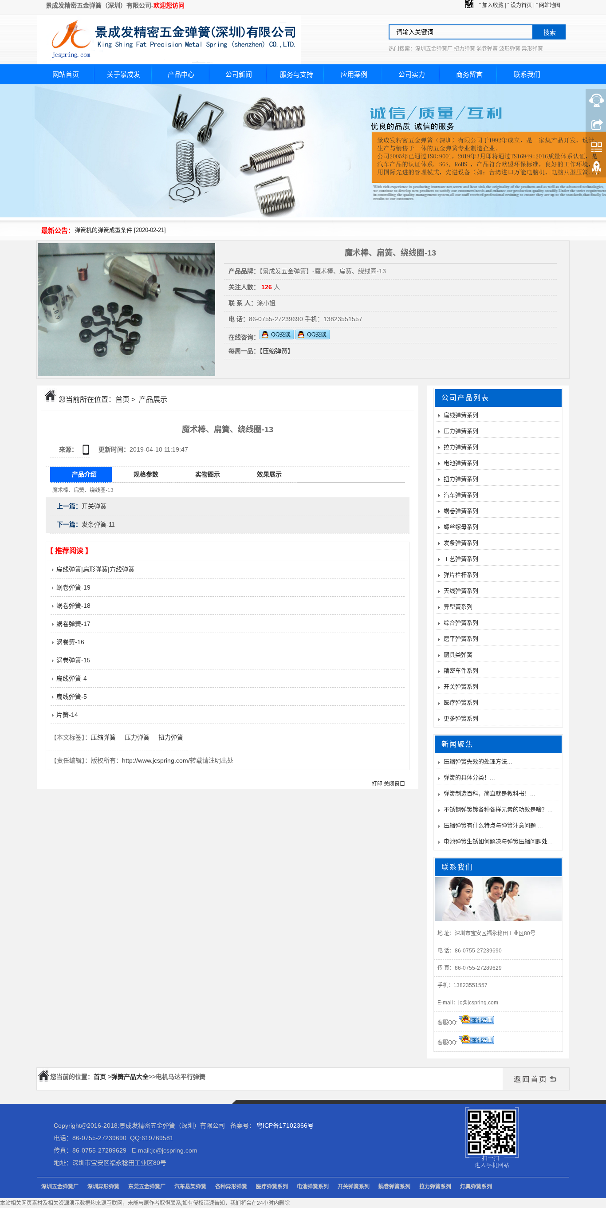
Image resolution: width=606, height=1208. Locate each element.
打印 (377, 784)
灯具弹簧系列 (476, 1187)
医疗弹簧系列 (461, 702)
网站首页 (65, 74)
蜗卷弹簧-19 (73, 587)
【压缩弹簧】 (277, 350)
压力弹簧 (137, 737)
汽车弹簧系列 (461, 495)
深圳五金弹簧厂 (60, 1187)
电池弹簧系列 (461, 463)
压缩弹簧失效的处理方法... (478, 761)
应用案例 (354, 74)
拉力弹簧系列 (461, 447)
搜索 (549, 32)
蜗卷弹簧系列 (461, 511)
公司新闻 (238, 74)
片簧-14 (66, 714)
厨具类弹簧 (458, 654)
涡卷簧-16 (69, 641)
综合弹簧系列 (461, 622)
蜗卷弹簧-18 (73, 605)
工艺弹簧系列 (461, 558)
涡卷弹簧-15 (73, 660)
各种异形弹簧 (231, 1187)
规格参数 (146, 474)
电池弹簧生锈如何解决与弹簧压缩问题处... (498, 841)
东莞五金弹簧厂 (146, 1187)
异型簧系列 (458, 606)
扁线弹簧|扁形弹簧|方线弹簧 (94, 569)
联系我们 (527, 74)
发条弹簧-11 (98, 524)
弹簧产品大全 (130, 1076)
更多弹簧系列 (461, 718)
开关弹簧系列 (461, 686)
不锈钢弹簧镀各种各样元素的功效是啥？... (498, 809)
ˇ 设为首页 (520, 5)
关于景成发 (123, 74)
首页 (122, 399)
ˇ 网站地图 (548, 5)
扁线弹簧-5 (71, 696)
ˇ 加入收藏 (491, 5)
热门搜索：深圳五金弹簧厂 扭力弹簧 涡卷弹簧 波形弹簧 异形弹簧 (466, 49)
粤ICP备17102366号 (285, 1125)
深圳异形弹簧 (103, 1187)
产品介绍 (84, 474)
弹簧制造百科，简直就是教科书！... (489, 793)
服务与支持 (296, 74)
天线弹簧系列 (461, 590)
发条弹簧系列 (461, 542)
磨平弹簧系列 (461, 638)
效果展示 (269, 474)
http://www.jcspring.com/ (156, 760)
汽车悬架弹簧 (190, 1187)
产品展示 (153, 399)
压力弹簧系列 (461, 431)
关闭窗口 (394, 784)
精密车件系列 (461, 670)
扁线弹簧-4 (71, 678)
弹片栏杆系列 (461, 574)
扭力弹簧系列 (461, 479)
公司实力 (411, 74)
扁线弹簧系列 (461, 415)
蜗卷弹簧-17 (73, 623)
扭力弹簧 (170, 737)
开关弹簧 (94, 506)
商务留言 (469, 74)
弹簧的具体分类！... (469, 777)
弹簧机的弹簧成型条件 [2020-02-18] (120, 230)
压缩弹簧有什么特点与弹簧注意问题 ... (493, 825)
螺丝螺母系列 (461, 526)
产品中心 (181, 74)
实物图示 (207, 474)
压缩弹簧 (103, 737)
